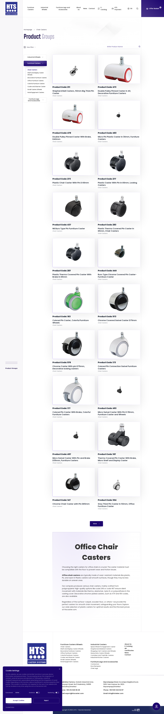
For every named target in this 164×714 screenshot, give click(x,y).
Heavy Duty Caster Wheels (100, 653)
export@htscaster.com (72, 693)
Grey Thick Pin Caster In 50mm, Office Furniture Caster (116, 505)
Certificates (129, 651)
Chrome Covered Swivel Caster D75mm (117, 320)
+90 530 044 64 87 (113, 690)
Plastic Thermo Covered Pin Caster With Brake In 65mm (71, 275)
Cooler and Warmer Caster (36, 87)
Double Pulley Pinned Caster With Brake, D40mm (71, 138)
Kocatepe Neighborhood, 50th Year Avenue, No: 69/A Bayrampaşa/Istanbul (120, 684)
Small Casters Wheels (35, 89)
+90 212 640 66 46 (70, 690)
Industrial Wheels (44, 8)
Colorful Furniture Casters (36, 84)
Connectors (95, 664)
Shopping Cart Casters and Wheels (103, 651)
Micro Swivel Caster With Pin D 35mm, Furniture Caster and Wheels (116, 413)
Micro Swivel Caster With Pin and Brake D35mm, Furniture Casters (71, 459)
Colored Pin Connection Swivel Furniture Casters (117, 367)
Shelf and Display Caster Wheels (36, 74)
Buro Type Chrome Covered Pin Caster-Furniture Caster (117, 275)
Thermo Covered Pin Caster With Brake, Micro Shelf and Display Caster (117, 459)
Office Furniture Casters (36, 81)
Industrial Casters (98, 644)
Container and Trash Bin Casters (102, 655)
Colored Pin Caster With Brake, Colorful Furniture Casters (71, 413)
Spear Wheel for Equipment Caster (103, 647)
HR (126, 648)
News (85, 9)
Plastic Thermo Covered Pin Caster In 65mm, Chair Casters (116, 229)
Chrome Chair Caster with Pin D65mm (71, 504)
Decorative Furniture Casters (37, 78)
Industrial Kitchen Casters (100, 657)
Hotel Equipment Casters (36, 92)
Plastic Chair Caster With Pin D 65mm (70, 183)
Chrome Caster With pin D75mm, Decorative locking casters (68, 367)
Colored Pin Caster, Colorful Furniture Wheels (70, 321)
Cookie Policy (10, 707)
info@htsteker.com (113, 693)
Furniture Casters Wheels (71, 644)
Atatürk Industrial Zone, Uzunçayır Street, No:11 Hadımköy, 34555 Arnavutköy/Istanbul (77, 684)
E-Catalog (128, 646)
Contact (92, 9)
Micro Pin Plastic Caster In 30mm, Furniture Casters (118, 138)
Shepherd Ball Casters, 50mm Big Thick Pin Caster (73, 92)
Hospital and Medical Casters (101, 649)
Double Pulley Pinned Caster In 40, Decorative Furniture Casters (114, 92)
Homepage (28, 30)
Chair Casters (41, 30)
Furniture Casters (30, 8)
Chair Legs (94, 668)
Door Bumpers (96, 666)
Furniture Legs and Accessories (63, 8)
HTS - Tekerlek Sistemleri (82, 710)
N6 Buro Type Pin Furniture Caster (68, 228)
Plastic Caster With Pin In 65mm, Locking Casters (117, 184)
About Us (78, 8)
